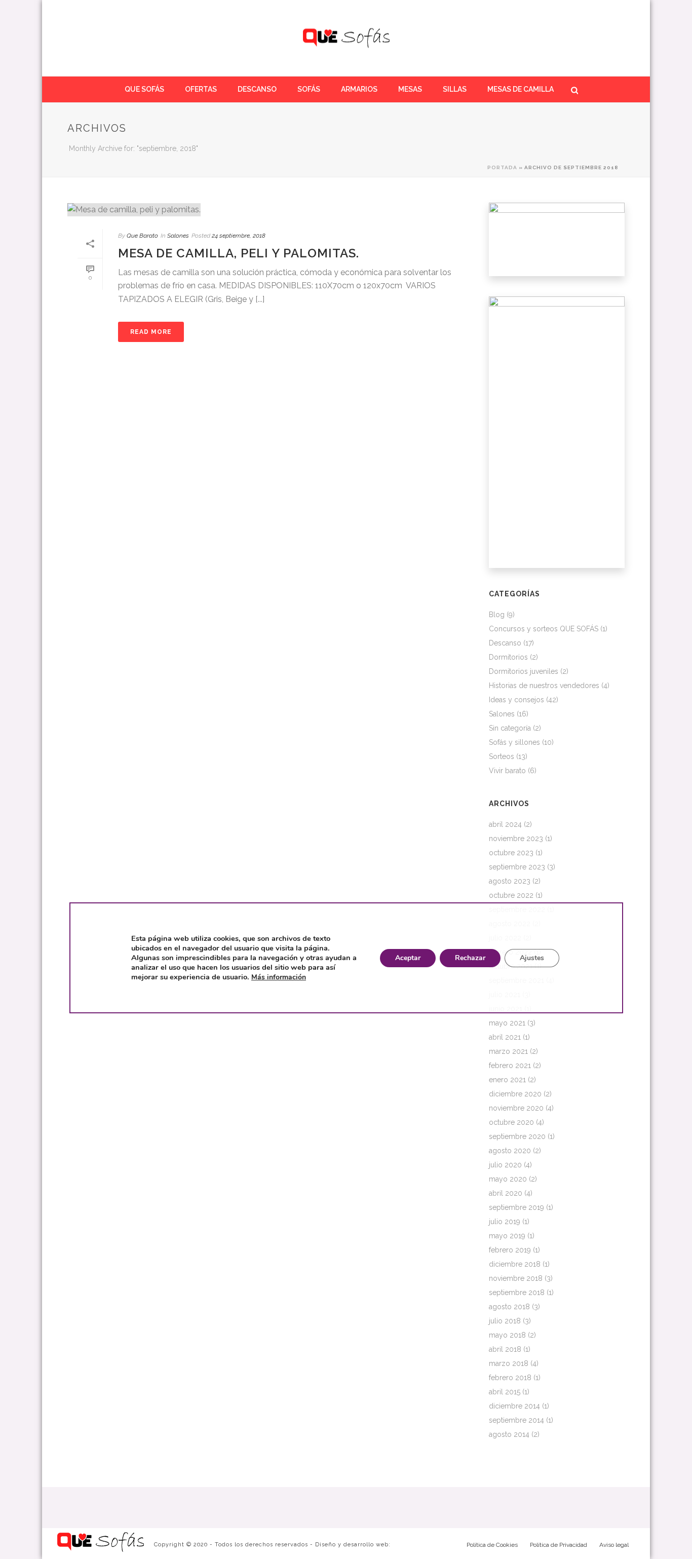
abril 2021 (505, 1037)
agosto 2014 (509, 1434)
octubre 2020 (511, 1122)
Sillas (455, 89)
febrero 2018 (510, 1378)
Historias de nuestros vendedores (544, 685)
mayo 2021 (507, 1023)
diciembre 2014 (514, 1406)
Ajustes (531, 958)
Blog (497, 615)
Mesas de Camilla (520, 89)
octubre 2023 (511, 853)
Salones (178, 235)
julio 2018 (505, 1321)
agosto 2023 (509, 881)
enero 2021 (507, 1080)
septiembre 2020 (517, 1136)
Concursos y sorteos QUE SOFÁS (543, 629)
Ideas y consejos (516, 700)
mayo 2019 (507, 1236)
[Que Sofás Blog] (346, 38)
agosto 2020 (510, 1151)
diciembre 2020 (515, 1094)
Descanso (257, 89)
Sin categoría (510, 728)
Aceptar (407, 958)
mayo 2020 (508, 1179)
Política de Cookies (492, 1544)
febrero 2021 (510, 1065)
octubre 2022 (511, 895)
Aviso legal (614, 1544)
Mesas (410, 89)
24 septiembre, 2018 (238, 235)
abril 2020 (505, 1193)
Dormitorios (508, 657)
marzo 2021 (508, 1051)
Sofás (308, 89)
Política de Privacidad (558, 1544)
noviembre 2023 (516, 838)
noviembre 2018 (516, 1278)
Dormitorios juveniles (523, 671)
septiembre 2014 (516, 1420)
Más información (278, 977)
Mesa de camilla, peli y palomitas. (238, 253)
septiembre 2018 (517, 1292)
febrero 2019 (510, 1250)
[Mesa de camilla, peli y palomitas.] (268, 209)
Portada (502, 167)
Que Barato (142, 235)
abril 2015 (504, 1392)
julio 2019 (504, 1222)
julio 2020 (505, 1165)
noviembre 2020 (516, 1108)
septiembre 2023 (517, 867)
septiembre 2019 (516, 1207)
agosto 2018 (509, 1307)
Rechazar (469, 958)
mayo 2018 (507, 1335)
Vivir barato (507, 771)
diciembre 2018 (515, 1264)
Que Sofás (144, 89)
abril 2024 (505, 824)
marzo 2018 (508, 1363)
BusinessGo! (413, 1544)
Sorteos (501, 756)
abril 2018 (505, 1349)
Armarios (359, 89)
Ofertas (201, 89)
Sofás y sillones (514, 742)
